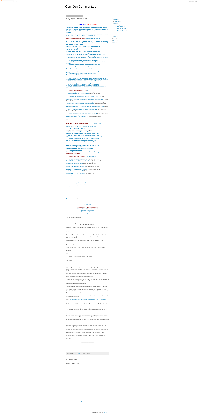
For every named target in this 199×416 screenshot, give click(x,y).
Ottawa (101, 29)
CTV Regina (68, 35)
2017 (114, 40)
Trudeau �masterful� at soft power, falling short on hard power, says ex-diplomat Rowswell (87, 78)
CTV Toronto (86, 34)
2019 (114, 18)
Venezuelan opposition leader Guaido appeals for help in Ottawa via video (86, 56)
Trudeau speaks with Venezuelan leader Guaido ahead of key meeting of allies (82, 102)
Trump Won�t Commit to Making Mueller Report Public (78, 159)
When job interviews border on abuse (87, 211)
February (116, 25)
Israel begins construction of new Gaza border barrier (77, 193)
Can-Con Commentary (80, 6)
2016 (114, 42)
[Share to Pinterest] (89, 353)
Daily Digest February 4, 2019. (120, 34)
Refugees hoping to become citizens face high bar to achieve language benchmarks (83, 109)
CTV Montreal (76, 34)
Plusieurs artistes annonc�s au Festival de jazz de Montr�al (82, 133)
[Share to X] (86, 353)
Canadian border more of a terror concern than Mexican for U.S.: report (80, 68)
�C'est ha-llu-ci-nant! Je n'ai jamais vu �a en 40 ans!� (81, 126)
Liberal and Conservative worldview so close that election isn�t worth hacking (80, 103)
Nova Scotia (90, 31)
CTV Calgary (79, 35)
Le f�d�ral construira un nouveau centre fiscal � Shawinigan (83, 152)
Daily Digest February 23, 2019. (121, 28)
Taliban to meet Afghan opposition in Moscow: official (75, 173)
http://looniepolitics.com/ (91, 90)
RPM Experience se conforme (77, 128)
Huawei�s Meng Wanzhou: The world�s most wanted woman (83, 51)
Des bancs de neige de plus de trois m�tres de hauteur (84, 141)
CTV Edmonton (84, 35)
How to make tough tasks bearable (87, 213)
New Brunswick (70, 31)
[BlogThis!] (84, 353)
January (116, 36)
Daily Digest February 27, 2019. (121, 26)
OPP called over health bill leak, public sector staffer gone (78, 93)
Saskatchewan (93, 27)
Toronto (97, 29)
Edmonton (86, 27)
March (115, 23)
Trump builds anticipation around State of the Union (77, 162)
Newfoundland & (99, 31)
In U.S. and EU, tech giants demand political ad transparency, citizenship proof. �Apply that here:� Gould (85, 99)
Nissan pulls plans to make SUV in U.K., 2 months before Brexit (77, 116)
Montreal (105, 29)
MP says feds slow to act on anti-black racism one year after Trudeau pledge (83, 84)
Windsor (76, 29)
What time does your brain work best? (87, 210)
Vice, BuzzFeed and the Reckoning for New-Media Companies (77, 115)
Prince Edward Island (81, 31)
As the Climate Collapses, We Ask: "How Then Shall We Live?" (87, 208)
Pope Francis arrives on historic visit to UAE (76, 170)
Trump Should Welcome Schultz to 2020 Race (74, 157)
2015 (114, 44)
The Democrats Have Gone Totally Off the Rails (74, 163)
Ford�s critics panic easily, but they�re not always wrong (76, 92)
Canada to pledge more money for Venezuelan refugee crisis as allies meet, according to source (85, 96)
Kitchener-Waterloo (84, 29)
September (116, 21)
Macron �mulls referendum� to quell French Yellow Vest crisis (77, 169)
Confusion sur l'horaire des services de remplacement (81, 140)
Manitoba (99, 27)
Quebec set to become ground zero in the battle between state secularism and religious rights (85, 77)
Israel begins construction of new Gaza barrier (76, 175)
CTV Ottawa (81, 34)
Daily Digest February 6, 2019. (120, 30)
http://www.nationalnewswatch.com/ (93, 38)
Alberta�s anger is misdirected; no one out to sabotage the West (84, 64)
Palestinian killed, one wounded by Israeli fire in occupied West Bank (78, 182)
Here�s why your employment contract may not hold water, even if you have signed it (81, 113)
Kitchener (101, 34)
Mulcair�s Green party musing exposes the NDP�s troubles (83, 60)
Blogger (105, 412)
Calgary (81, 27)
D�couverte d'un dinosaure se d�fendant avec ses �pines (82, 145)
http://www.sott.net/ (87, 204)
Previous (67, 198)
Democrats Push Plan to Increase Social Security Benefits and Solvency (78, 160)
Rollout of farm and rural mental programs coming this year (78, 87)
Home (87, 399)
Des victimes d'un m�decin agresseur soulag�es (82, 147)
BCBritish (70, 27)
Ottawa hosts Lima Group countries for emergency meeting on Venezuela (81, 83)
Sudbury (71, 29)
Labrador (68, 32)
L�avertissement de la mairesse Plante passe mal (79, 148)
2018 (114, 38)
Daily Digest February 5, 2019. (120, 32)
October (116, 19)
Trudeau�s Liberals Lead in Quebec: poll (74, 74)
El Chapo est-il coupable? (76, 150)
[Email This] (83, 353)
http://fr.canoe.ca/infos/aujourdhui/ (94, 123)
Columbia (75, 27)
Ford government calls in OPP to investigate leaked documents (83, 46)
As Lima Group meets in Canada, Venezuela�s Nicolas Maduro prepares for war (82, 85)
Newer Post (69, 399)
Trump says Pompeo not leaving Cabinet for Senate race (76, 166)
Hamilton (91, 29)
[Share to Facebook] (87, 353)
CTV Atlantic (70, 34)
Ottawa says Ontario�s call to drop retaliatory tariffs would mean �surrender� (84, 69)
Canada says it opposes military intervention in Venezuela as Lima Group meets (84, 80)
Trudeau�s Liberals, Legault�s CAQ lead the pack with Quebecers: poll (88, 53)
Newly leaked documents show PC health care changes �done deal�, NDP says (85, 54)
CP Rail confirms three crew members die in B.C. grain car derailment (82, 73)
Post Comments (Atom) (77, 401)
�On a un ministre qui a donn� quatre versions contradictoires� (84, 136)
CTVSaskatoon (73, 35)
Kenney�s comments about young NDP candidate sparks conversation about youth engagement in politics (85, 106)
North (67, 34)
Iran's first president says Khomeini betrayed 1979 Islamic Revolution (80, 183)
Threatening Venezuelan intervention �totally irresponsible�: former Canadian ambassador (87, 86)
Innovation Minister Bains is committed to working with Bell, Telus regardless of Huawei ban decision (87, 79)
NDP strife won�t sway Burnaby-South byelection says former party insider (83, 75)
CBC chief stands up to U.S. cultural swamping (77, 66)
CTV (98, 34)
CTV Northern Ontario (93, 34)
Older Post (106, 399)
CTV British (90, 35)
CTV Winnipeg (105, 34)
